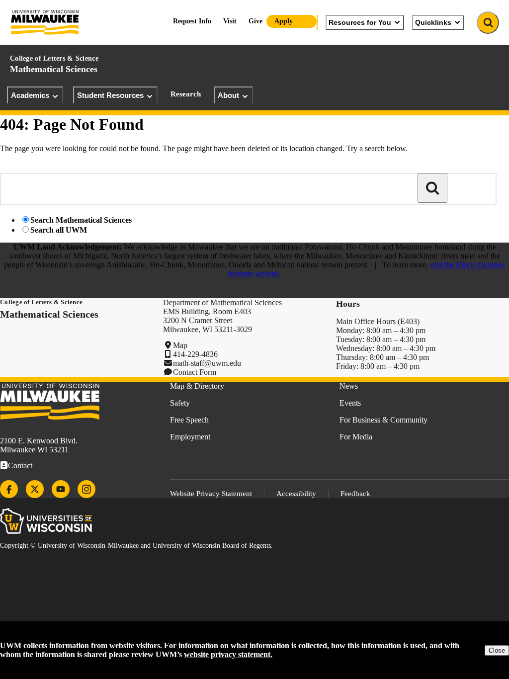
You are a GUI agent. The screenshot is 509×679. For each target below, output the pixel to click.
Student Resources (110, 95)
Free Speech (189, 420)
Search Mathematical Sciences (81, 220)
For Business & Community (383, 420)
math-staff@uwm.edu (207, 363)
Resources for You (360, 22)
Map (180, 345)
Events (350, 403)
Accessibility (296, 494)
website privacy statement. (228, 654)
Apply (283, 21)
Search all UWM (58, 230)
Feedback (355, 494)
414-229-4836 (195, 354)
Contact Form (194, 372)
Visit (230, 21)
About (228, 95)
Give (255, 21)
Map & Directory (197, 386)
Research (185, 94)
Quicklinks (433, 22)
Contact (20, 465)
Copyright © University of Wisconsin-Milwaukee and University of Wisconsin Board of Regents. (136, 545)
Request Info (192, 21)
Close (497, 650)
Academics (30, 95)
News (348, 386)
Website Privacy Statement (211, 494)
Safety (180, 403)
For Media (355, 436)
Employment (190, 436)
